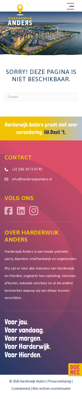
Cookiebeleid (20, 388)
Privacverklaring (59, 381)
